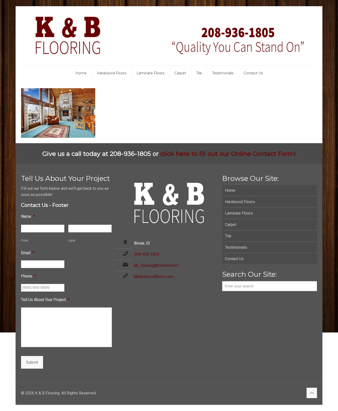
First (24, 240)
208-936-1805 (146, 254)
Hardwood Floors (240, 201)
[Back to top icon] (312, 393)
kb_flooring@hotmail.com (156, 265)
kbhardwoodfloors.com (154, 276)
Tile (228, 236)
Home (230, 190)
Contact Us (234, 258)
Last (72, 240)
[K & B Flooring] (169, 35)
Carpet (230, 224)
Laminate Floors (239, 213)
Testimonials (236, 247)
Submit (32, 362)
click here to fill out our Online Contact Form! (228, 153)
